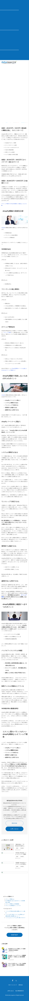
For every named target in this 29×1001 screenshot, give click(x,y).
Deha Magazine (9, 62)
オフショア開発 (7, 332)
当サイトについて (12, 984)
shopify (3, 227)
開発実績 (14, 823)
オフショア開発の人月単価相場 (12, 904)
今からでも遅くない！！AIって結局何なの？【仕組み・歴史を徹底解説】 (17, 964)
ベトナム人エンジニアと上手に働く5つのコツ (15, 917)
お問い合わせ (14, 829)
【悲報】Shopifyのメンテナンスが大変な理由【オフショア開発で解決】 (21, 863)
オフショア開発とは (10, 899)
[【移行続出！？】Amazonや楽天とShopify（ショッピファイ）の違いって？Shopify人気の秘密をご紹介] (7, 847)
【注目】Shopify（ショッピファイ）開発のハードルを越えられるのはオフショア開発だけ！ (21, 853)
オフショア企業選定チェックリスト (13, 905)
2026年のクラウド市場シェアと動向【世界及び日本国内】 (17, 949)
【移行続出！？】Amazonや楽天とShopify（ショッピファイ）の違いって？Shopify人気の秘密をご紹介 (20, 845)
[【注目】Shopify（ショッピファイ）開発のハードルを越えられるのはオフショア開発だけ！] (7, 856)
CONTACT (14, 935)
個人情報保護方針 (19, 990)
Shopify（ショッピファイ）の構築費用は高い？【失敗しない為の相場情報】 (17, 957)
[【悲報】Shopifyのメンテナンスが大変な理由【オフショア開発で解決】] (7, 866)
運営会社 (21, 984)
